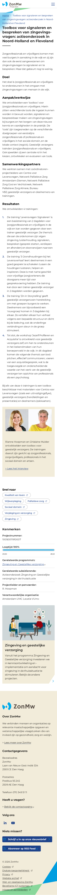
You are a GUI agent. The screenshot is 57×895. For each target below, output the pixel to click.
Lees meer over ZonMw (17, 742)
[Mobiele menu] (53, 4)
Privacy (6, 874)
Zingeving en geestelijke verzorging (25, 647)
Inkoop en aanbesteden (15, 889)
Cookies (6, 866)
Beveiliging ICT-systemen (16, 885)
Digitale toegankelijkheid (16, 870)
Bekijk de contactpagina (18, 806)
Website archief (10, 878)
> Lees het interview (16, 468)
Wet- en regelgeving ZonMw (17, 882)
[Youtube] (13, 823)
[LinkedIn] (5, 823)
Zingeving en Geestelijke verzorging (23, 564)
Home (5, 15)
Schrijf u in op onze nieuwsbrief (27, 839)
